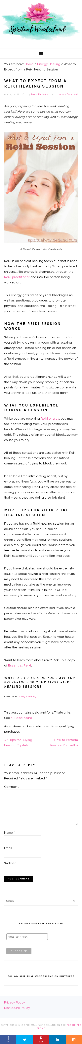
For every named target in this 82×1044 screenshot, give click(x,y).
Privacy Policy (14, 1002)
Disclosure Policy (17, 1008)
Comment (11, 787)
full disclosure (21, 718)
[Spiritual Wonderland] (41, 42)
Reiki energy (50, 418)
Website (10, 863)
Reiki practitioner (17, 277)
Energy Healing (27, 696)
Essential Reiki (19, 665)
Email (9, 848)
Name (9, 832)
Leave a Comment (68, 94)
